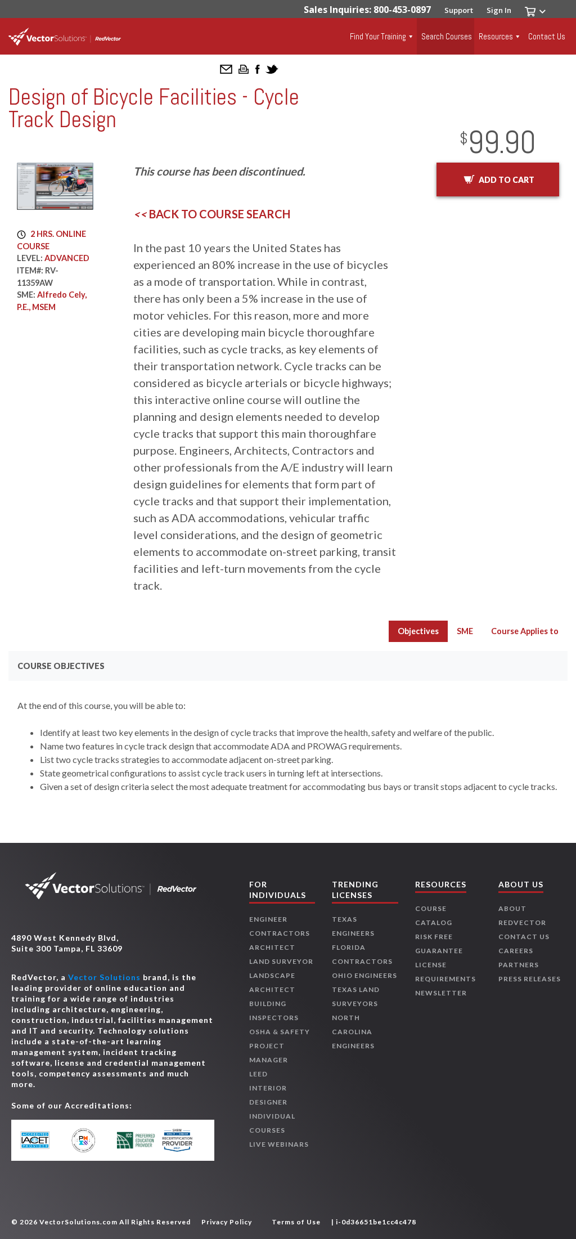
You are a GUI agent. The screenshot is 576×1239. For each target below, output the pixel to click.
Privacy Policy (226, 1222)
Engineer (268, 919)
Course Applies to (525, 631)
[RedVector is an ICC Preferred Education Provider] (135, 1140)
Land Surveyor (281, 961)
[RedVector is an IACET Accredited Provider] (43, 1140)
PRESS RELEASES (529, 979)
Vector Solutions (104, 977)
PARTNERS (518, 964)
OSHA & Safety (279, 1031)
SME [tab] (465, 631)
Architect (272, 947)
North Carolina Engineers (353, 1031)
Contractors (279, 933)
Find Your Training (378, 36)
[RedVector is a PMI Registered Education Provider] (89, 1140)
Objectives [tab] (418, 631)
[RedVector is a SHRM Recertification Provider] (182, 1140)
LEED (258, 1074)
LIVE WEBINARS (279, 1144)
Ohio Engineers (364, 975)
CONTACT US (524, 936)
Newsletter (441, 993)
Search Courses (446, 36)
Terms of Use (296, 1222)
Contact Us (546, 36)
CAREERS (515, 950)
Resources (496, 36)
